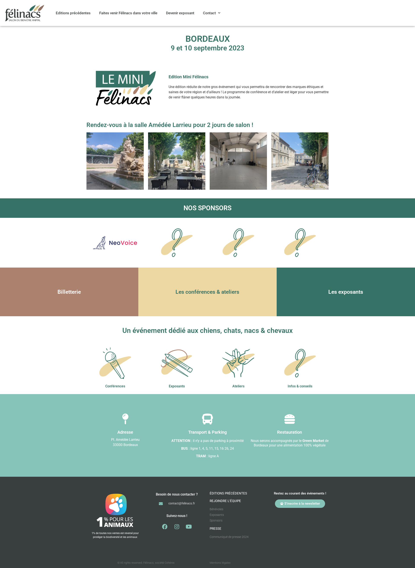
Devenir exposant (180, 13)
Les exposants (345, 292)
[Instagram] (176, 526)
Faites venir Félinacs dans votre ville (128, 13)
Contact (209, 13)
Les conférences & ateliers (207, 292)
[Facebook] (165, 526)
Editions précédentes (73, 13)
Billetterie (69, 292)
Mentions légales (220, 562)
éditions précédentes (228, 493)
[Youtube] (188, 526)
